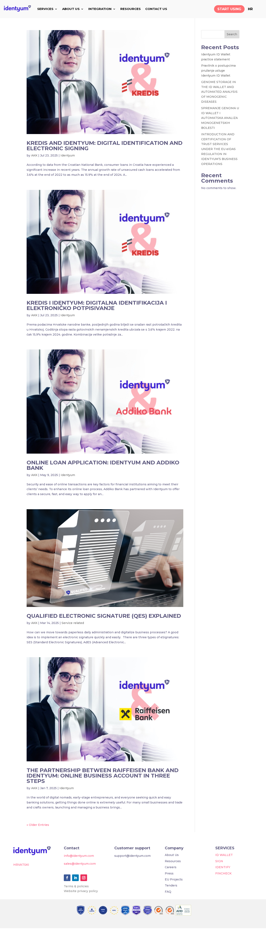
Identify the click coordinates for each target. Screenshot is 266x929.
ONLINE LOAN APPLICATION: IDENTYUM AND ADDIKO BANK (103, 465)
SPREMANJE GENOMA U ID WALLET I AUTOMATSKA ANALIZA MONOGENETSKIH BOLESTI (220, 118)
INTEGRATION (100, 9)
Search (232, 34)
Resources (173, 861)
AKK (34, 155)
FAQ (168, 892)
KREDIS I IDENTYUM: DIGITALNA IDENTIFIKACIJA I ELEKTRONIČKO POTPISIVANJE (97, 305)
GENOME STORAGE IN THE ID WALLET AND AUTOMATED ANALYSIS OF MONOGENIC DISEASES (219, 92)
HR (250, 9)
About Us (172, 855)
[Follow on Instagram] (83, 877)
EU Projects (174, 879)
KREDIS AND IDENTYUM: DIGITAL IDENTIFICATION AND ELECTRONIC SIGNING (104, 146)
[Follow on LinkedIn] (75, 877)
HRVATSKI (21, 865)
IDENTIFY (222, 867)
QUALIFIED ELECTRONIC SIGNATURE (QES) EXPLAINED (104, 616)
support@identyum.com (132, 856)
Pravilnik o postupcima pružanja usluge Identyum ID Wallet (218, 70)
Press (169, 873)
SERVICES (45, 9)
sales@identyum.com (80, 864)
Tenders (171, 885)
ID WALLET (224, 855)
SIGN (219, 861)
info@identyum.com (79, 856)
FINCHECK (223, 873)
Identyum (67, 155)
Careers (170, 867)
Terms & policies (76, 886)
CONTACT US (156, 9)
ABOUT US (71, 9)
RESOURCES (130, 9)
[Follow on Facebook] (67, 877)
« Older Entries (38, 825)
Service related (73, 623)
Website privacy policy (81, 891)
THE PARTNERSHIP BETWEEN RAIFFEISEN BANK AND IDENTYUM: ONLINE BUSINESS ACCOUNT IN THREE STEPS (103, 775)
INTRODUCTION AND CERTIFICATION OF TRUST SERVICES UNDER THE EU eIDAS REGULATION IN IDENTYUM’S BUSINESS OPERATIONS (219, 149)
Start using (229, 9)
